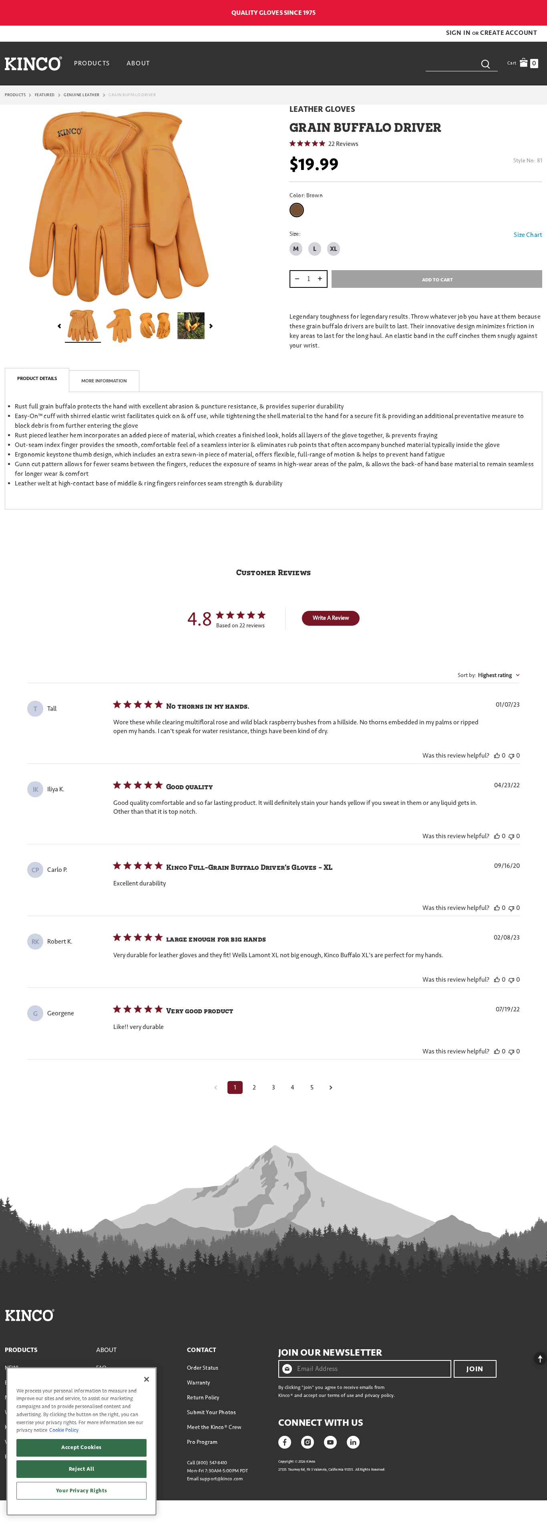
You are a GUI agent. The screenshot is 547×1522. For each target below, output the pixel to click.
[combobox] (462, 63)
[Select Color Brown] (298, 210)
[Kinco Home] (33, 63)
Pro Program (202, 1442)
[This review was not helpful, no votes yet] (511, 755)
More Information (104, 381)
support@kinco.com (221, 1479)
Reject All (82, 1469)
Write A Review (331, 617)
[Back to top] (533, 1356)
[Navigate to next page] (331, 1087)
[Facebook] (284, 1441)
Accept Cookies (81, 1447)
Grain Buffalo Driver (132, 95)
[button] (459, 33)
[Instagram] (307, 1441)
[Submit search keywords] (485, 63)
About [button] (138, 63)
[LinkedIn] (353, 1441)
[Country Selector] (538, 13)
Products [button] (92, 63)
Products (15, 95)
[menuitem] (93, 63)
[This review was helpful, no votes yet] (497, 755)
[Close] (146, 1379)
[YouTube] (330, 1441)
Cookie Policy (63, 1430)
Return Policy (203, 1397)
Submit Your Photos (211, 1412)
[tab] (37, 380)
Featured (45, 95)
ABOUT (106, 1350)
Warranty (198, 1382)
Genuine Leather (82, 95)
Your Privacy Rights (81, 1491)
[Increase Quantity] (322, 279)
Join (475, 1368)
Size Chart (528, 235)
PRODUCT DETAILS (37, 379)
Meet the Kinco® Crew (214, 1427)
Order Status (202, 1367)
